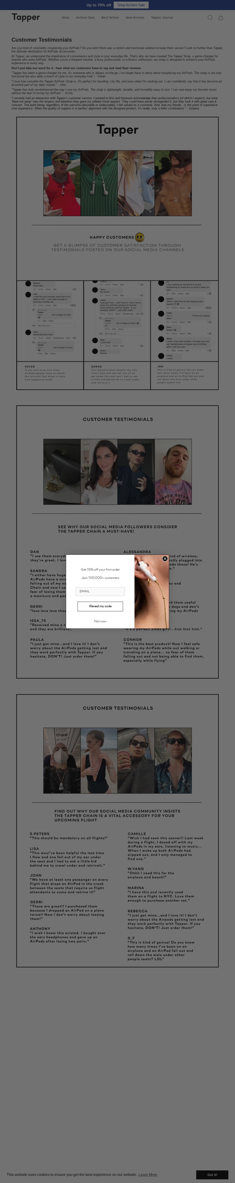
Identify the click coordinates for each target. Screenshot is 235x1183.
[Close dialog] (165, 558)
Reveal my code (100, 606)
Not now (100, 621)
